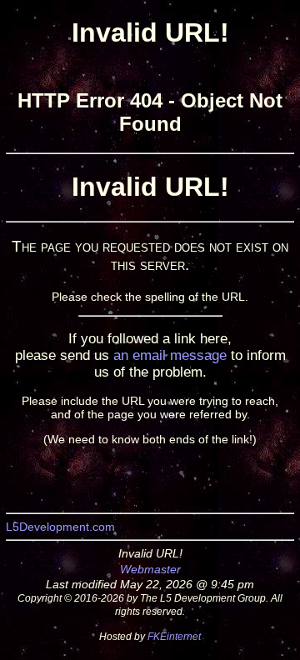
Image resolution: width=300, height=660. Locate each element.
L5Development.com (60, 526)
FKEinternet (174, 636)
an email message (170, 355)
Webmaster (150, 569)
